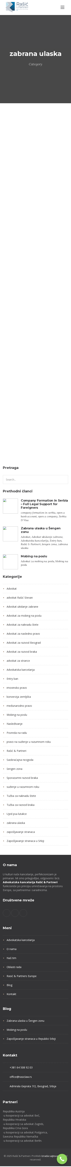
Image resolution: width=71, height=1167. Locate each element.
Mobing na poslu (34, 556)
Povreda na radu (17, 733)
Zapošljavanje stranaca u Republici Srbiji (31, 1038)
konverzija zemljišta (19, 696)
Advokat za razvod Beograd (24, 642)
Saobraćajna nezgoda (20, 760)
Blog (9, 985)
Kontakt (11, 994)
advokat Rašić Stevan (20, 597)
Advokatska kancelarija (19, 180)
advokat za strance (18, 660)
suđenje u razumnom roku (23, 787)
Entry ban (45, 180)
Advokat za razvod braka (22, 651)
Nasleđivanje (15, 724)
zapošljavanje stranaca (21, 832)
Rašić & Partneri (15, 187)
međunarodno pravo (19, 705)
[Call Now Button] (62, 1159)
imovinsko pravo (17, 687)
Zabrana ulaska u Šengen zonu (28, 201)
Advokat (10, 174)
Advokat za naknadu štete (22, 624)
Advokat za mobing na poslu (24, 615)
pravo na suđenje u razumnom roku (29, 742)
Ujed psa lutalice (17, 814)
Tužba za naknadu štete (21, 796)
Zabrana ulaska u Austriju (23, 311)
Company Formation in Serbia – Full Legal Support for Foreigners (44, 504)
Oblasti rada (14, 967)
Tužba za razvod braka (20, 805)
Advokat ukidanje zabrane (36, 174)
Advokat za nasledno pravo (23, 633)
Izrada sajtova (49, 1156)
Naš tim (11, 958)
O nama (11, 949)
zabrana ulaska (14, 194)
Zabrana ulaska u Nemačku (25, 442)
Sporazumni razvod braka (22, 778)
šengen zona (38, 187)
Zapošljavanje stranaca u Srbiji (25, 841)
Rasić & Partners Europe (22, 976)
